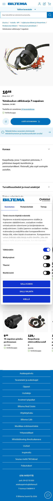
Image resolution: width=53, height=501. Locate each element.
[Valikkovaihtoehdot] (4, 4)
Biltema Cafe (26, 419)
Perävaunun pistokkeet (27, 26)
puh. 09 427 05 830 (26, 480)
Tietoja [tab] (43, 207)
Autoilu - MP (14, 22)
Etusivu (5, 22)
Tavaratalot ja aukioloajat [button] (26, 379)
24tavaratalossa (27, 109)
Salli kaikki (26, 284)
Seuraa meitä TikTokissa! (26, 459)
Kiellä (26, 299)
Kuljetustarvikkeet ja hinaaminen (33, 22)
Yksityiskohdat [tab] (26, 207)
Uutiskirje (26, 393)
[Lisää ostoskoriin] (5, 121)
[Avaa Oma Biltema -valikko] (39, 4)
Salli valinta (26, 291)
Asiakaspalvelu (26, 373)
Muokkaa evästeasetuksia (26, 426)
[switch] (46, 257)
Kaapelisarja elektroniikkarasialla (37, 342)
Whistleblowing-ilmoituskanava (26, 439)
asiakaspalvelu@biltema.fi (26, 484)
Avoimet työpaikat (26, 399)
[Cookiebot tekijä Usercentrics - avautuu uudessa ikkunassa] (39, 199)
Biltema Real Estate (26, 406)
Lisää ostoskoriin (29, 121)
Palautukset (26, 465)
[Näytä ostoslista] (44, 4)
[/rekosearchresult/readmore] (49, 132)
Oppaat (26, 386)
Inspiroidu (26, 452)
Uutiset (26, 445)
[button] (26, 9)
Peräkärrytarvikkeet (9, 26)
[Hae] (50, 15)
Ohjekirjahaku (26, 412)
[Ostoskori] (49, 4)
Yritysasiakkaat (26, 432)
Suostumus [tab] (10, 207)
